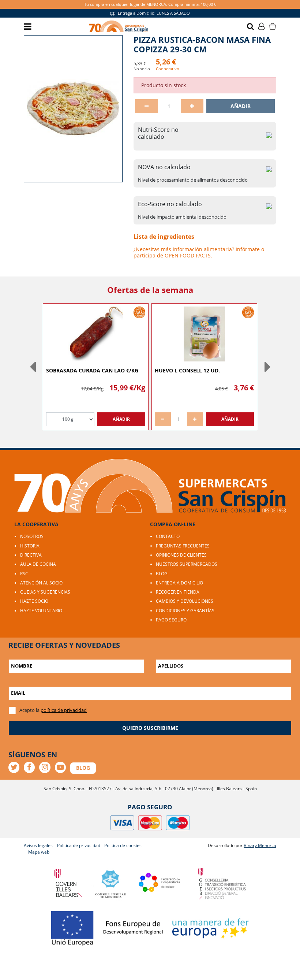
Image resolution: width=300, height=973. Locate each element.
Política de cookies (123, 845)
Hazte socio (34, 601)
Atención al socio (41, 583)
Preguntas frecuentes (183, 546)
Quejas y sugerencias (45, 592)
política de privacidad (64, 710)
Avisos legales (38, 845)
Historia (30, 546)
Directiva (31, 555)
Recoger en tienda (177, 592)
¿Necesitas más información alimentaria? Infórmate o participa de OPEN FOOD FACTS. (199, 252)
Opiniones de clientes (181, 555)
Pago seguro (171, 620)
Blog (162, 573)
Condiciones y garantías (185, 610)
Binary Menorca (260, 845)
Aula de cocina (38, 564)
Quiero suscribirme (150, 727)
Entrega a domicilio (179, 583)
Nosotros (32, 536)
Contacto (168, 536)
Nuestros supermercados (186, 564)
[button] (32, 366)
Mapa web (38, 852)
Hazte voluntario (41, 610)
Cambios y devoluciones (184, 601)
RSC (24, 573)
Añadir (240, 106)
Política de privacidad (78, 845)
